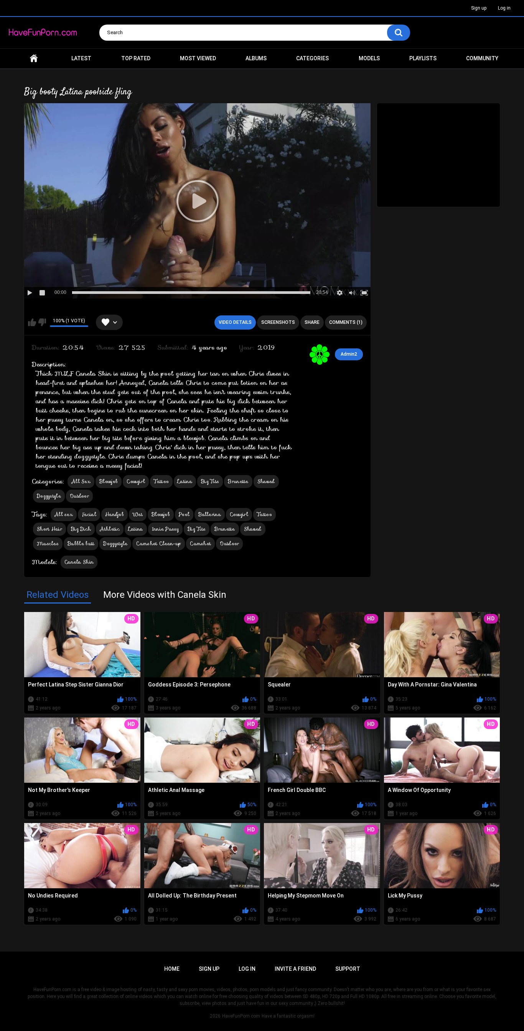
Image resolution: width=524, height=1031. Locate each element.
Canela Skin (79, 562)
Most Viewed (198, 58)
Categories (312, 58)
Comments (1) (346, 322)
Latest (81, 58)
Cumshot (200, 543)
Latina (185, 481)
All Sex (81, 481)
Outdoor (79, 496)
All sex (63, 514)
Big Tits (210, 481)
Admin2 (349, 354)
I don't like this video (42, 322)
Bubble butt (81, 543)
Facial (89, 514)
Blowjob (108, 481)
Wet (138, 514)
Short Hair (49, 529)
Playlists (423, 58)
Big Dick (81, 529)
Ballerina (209, 514)
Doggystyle (49, 496)
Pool (184, 514)
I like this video (32, 322)
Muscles (48, 543)
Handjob (114, 514)
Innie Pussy (165, 529)
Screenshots (278, 322)
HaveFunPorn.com (241, 1016)
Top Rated (135, 58)
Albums (256, 58)
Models (369, 58)
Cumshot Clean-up (158, 543)
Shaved (266, 481)
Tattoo (161, 481)
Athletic (109, 529)
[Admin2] (319, 354)
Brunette (238, 481)
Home (33, 58)
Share (312, 322)
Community (482, 58)
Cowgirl (136, 481)
